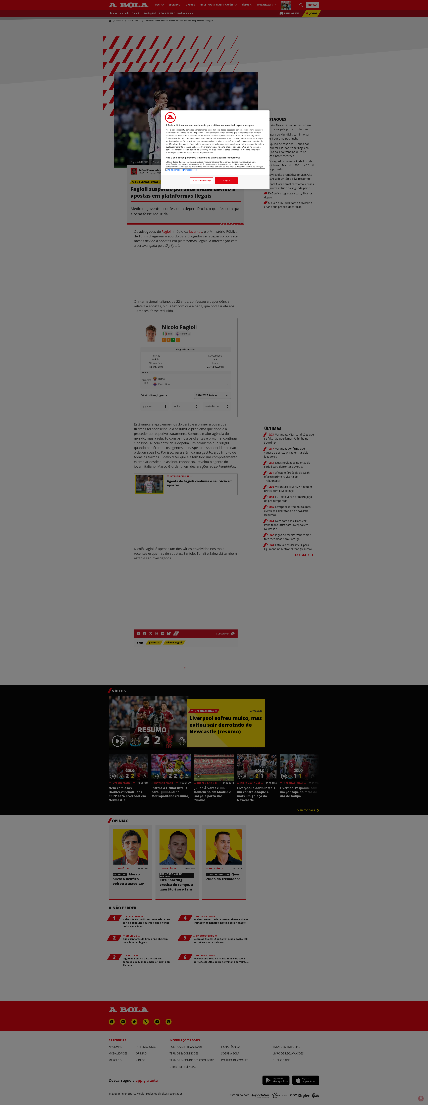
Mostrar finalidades (201, 181)
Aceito (226, 181)
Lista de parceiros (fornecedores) (181, 170)
